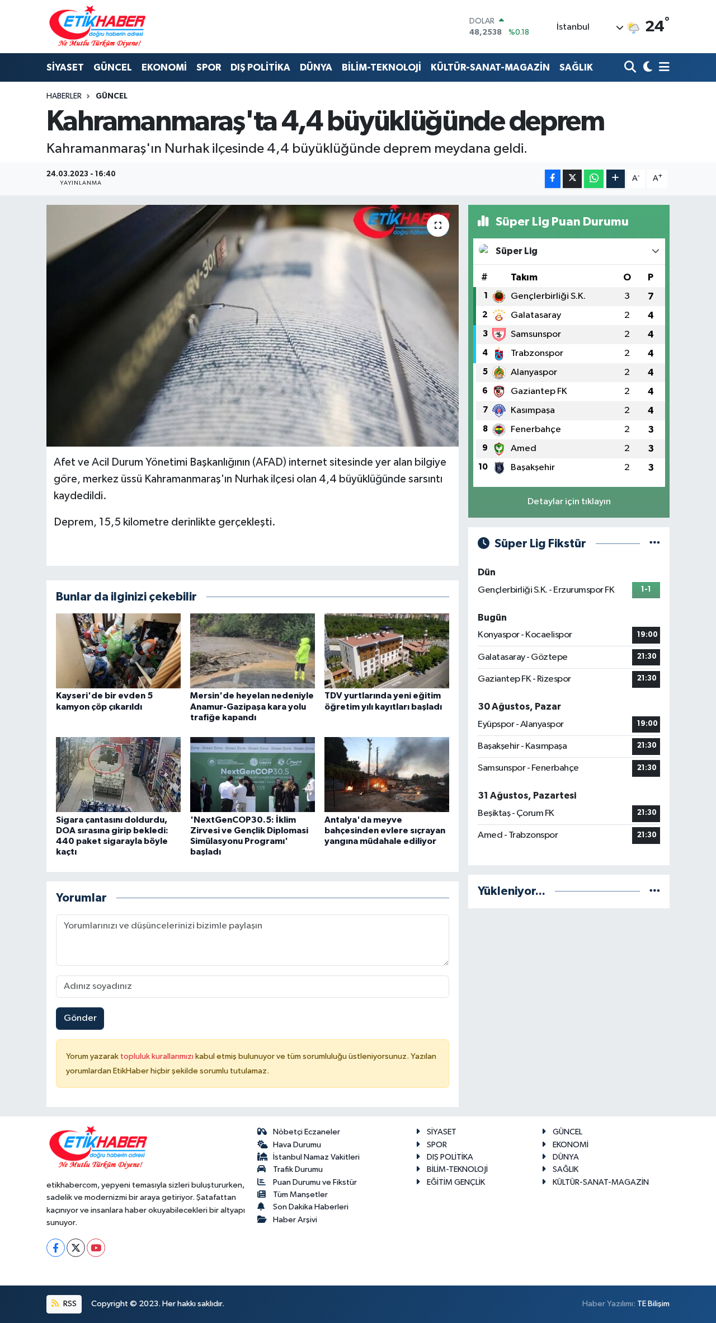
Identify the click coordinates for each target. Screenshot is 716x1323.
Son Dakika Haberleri (310, 1207)
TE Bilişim (653, 1303)
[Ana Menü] (662, 68)
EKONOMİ (164, 67)
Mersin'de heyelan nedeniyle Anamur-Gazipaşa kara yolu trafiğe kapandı (252, 706)
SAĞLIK (576, 67)
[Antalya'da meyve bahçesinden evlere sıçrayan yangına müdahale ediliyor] (386, 774)
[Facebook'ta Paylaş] (552, 179)
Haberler (64, 96)
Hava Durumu (297, 1145)
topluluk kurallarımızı (157, 1056)
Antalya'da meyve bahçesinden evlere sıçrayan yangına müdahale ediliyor (384, 830)
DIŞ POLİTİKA (260, 67)
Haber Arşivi (295, 1220)
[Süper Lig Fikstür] (654, 543)
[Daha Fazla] (615, 179)
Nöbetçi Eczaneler (306, 1132)
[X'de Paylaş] (572, 179)
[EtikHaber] (97, 26)
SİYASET (65, 67)
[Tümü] (654, 891)
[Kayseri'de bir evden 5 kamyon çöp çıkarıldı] (118, 650)
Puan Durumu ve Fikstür (315, 1182)
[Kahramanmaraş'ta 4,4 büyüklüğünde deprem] (252, 326)
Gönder (80, 1018)
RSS (69, 1303)
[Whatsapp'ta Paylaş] (594, 179)
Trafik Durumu (298, 1169)
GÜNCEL (112, 67)
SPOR (208, 67)
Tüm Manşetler (300, 1194)
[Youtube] (96, 1247)
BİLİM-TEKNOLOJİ (381, 67)
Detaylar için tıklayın (569, 501)
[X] (76, 1247)
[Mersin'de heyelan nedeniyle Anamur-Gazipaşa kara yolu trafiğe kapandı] (252, 650)
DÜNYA (316, 67)
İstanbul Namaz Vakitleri (316, 1157)
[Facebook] (55, 1247)
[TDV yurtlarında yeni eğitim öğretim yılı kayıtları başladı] (386, 650)
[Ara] (631, 68)
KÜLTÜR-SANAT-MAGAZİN (490, 67)
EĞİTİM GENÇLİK (456, 1182)
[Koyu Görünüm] (646, 68)
